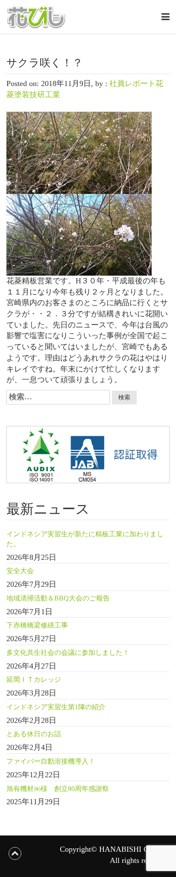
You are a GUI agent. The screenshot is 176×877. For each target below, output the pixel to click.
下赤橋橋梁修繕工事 (37, 625)
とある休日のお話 (33, 733)
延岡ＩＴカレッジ (33, 679)
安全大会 (20, 570)
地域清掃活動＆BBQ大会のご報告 (58, 598)
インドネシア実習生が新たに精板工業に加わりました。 (85, 538)
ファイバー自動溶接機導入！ (50, 761)
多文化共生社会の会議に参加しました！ (67, 652)
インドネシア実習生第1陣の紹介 (56, 707)
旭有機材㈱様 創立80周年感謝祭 (57, 788)
